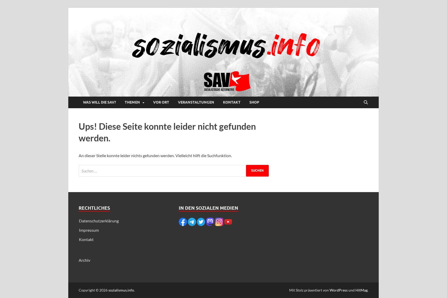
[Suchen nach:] (174, 171)
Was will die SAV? (99, 102)
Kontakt (232, 102)
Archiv (84, 260)
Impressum (89, 230)
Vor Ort (161, 102)
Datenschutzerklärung (99, 220)
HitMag (361, 290)
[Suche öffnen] (366, 102)
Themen (132, 102)
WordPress (339, 290)
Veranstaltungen (196, 102)
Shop (254, 102)
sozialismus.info (121, 290)
